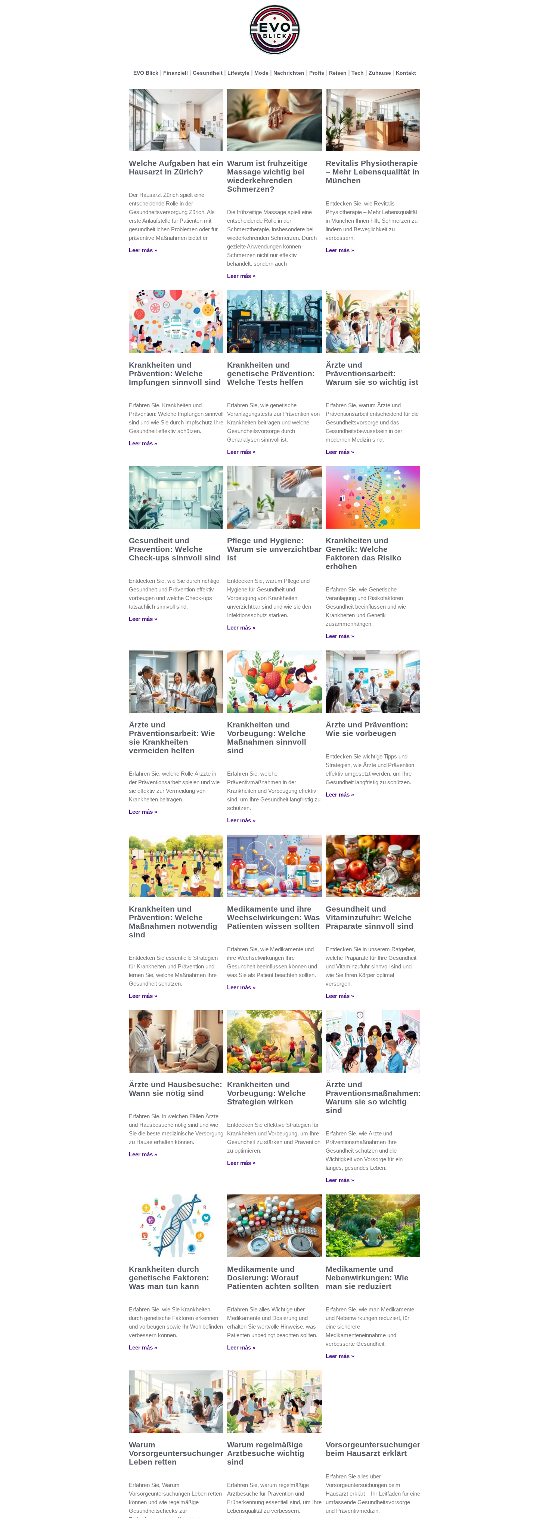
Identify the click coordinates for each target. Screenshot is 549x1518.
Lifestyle (238, 73)
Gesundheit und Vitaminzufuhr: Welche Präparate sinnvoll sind (369, 917)
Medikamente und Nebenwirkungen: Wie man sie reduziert (367, 1277)
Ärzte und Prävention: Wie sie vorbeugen (367, 729)
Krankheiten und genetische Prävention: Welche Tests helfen (271, 373)
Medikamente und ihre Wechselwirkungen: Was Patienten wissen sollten (273, 917)
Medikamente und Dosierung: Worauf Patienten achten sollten (273, 1277)
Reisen (338, 73)
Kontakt (406, 73)
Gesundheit (208, 73)
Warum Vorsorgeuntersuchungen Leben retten (177, 1453)
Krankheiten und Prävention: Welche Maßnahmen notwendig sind (173, 922)
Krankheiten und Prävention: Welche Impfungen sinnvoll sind (175, 373)
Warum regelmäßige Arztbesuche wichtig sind (265, 1453)
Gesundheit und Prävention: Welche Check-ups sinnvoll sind (175, 549)
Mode (261, 73)
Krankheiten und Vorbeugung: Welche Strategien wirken (266, 1093)
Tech (357, 73)
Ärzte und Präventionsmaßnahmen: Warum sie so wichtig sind (373, 1097)
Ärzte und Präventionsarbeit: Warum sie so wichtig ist (372, 373)
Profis (316, 73)
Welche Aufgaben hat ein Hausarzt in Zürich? (176, 167)
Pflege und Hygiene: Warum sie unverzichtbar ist (274, 549)
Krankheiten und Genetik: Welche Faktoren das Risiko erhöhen (363, 553)
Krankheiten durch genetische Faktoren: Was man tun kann (169, 1277)
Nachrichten (288, 73)
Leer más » (143, 250)
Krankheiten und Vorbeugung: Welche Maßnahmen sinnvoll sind (266, 737)
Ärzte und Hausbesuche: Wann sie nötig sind (175, 1088)
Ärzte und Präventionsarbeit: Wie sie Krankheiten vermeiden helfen (172, 737)
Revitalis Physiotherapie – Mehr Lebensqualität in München (372, 172)
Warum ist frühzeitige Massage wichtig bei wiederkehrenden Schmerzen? (267, 176)
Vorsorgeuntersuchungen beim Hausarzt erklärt (374, 1448)
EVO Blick (145, 73)
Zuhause (380, 73)
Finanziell (175, 73)
